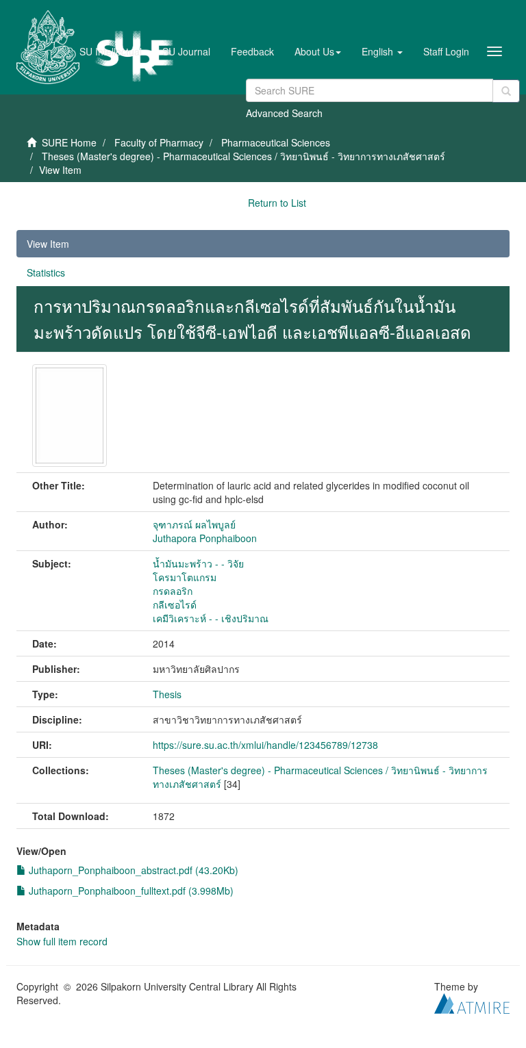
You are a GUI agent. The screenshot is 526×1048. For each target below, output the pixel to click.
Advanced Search (284, 113)
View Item (48, 244)
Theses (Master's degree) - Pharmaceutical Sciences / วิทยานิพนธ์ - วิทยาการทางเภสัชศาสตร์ (243, 156)
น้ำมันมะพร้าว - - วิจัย (198, 563)
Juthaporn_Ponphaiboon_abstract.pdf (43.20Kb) (132, 870)
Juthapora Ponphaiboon (205, 538)
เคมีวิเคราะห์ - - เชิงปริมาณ (210, 618)
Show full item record (62, 941)
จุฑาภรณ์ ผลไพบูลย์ (194, 524)
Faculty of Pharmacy (158, 142)
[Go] (506, 91)
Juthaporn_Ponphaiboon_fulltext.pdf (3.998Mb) (130, 890)
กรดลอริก (172, 591)
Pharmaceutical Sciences (275, 142)
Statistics (46, 272)
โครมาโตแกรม (184, 577)
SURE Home (69, 142)
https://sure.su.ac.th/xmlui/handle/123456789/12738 (265, 745)
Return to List (277, 202)
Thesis (167, 694)
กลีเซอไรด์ (175, 604)
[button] (317, 51)
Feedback (252, 51)
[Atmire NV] (472, 1001)
